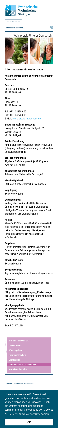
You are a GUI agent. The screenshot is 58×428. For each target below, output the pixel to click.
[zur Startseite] (23, 16)
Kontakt (9, 383)
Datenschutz (29, 383)
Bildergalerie (14, 359)
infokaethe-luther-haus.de (26, 118)
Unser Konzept (15, 345)
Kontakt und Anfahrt (18, 369)
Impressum (18, 383)
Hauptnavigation (13, 21)
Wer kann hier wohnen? (19, 340)
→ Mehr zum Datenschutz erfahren (29, 414)
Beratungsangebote (17, 354)
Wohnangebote (15, 350)
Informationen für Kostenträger (22, 364)
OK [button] (29, 422)
